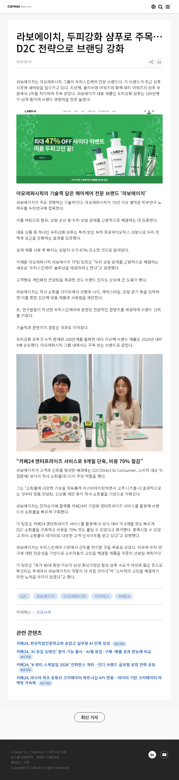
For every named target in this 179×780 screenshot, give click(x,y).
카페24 (124, 596)
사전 (26, 762)
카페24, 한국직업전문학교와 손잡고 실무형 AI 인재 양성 (63, 643)
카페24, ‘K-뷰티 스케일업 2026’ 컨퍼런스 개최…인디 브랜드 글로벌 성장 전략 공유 (85, 664)
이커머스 (102, 596)
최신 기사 (89, 717)
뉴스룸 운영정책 (22, 757)
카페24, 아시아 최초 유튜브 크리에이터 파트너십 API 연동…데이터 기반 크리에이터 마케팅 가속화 (89, 680)
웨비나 (15, 762)
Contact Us (19, 752)
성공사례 (43, 612)
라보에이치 (45, 596)
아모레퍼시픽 (75, 596)
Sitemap (37, 752)
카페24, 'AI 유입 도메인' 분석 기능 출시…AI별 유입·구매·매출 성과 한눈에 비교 (83, 651)
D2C (24, 596)
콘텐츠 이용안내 (47, 757)
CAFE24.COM (57, 752)
